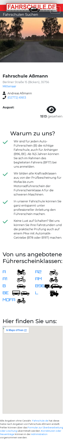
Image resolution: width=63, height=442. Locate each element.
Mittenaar (9, 86)
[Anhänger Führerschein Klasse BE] (21, 293)
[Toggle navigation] (55, 9)
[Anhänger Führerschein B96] (53, 286)
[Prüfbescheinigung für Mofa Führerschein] (19, 300)
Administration (39, 434)
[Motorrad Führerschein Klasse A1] (19, 279)
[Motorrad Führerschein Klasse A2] (52, 272)
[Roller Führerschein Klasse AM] (52, 279)
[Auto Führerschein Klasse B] (19, 286)
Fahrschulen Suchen (20, 14)
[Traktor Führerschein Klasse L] (52, 293)
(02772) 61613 (17, 97)
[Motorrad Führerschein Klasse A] (19, 272)
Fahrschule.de (40, 420)
